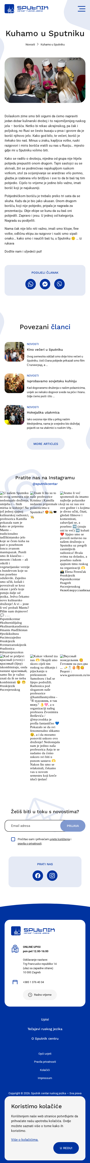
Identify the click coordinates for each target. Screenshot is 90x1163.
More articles (45, 444)
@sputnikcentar (45, 484)
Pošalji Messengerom (45, 284)
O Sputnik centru (45, 1039)
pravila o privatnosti (30, 843)
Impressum (45, 1078)
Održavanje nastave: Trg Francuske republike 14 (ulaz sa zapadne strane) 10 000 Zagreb (40, 959)
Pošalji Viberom (59, 284)
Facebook (38, 875)
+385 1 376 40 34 (33, 982)
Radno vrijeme (43, 994)
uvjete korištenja (60, 839)
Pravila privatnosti (45, 1061)
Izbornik (81, 9)
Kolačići (45, 1070)
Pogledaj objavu (15, 572)
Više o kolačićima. (24, 1140)
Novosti (30, 44)
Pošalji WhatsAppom (30, 284)
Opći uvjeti (44, 1053)
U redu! (66, 1148)
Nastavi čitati (45, 354)
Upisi (45, 1019)
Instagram (52, 875)
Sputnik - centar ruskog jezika (26, 8)
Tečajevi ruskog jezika (45, 1029)
